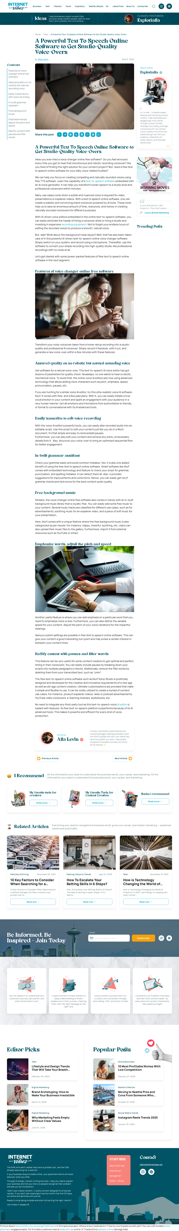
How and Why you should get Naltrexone (35, 1226)
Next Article (121, 758)
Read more (42, 802)
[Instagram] (161, 6)
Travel (68, 6)
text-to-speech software (100, 181)
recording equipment (74, 224)
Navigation (115, 1175)
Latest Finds (118, 6)
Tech (47, 6)
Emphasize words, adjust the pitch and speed (19, 122)
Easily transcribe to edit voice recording (19, 95)
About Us (130, 6)
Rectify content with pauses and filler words (19, 134)
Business (37, 6)
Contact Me (142, 6)
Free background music (17, 112)
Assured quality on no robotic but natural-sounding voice (20, 85)
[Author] (81, 739)
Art (107, 6)
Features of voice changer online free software (19, 73)
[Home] (18, 6)
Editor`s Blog (116, 1180)
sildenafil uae (67, 1229)
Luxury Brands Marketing (157, 212)
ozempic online (105, 1229)
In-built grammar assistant (17, 104)
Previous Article (50, 758)
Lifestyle (57, 6)
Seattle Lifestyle (96, 6)
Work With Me (116, 1165)
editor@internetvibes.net (151, 1164)
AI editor (122, 704)
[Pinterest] (169, 6)
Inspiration (80, 6)
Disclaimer (115, 1170)
